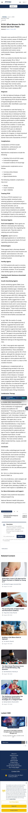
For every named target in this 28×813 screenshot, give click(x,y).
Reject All (14, 806)
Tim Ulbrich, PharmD (9, 641)
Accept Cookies (14, 810)
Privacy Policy (14, 762)
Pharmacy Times (5, 18)
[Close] (26, 783)
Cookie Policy (12, 799)
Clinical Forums (14, 755)
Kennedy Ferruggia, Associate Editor (12, 584)
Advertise (14, 757)
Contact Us (14, 759)
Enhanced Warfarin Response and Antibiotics (8, 516)
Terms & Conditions (14, 764)
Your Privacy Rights (14, 767)
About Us (14, 753)
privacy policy (7, 540)
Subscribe (20, 536)
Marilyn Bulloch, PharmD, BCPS (11, 702)
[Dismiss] (25, 398)
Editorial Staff (14, 760)
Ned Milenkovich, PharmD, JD (11, 671)
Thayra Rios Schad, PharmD (10, 612)
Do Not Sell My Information (14, 766)
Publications (5, 548)
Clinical (12, 6)
